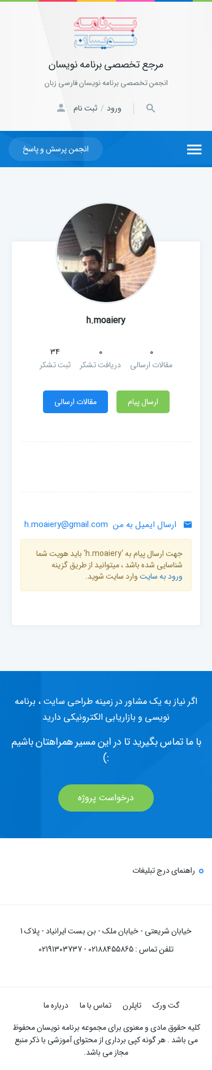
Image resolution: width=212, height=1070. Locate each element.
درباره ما (56, 1005)
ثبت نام (85, 108)
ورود (114, 108)
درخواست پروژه (106, 798)
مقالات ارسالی (75, 402)
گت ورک (166, 1005)
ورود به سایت (161, 576)
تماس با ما (95, 1005)
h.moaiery (106, 320)
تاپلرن (132, 1005)
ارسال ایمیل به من (101, 525)
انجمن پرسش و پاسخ (56, 149)
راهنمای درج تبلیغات (163, 870)
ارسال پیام (143, 402)
